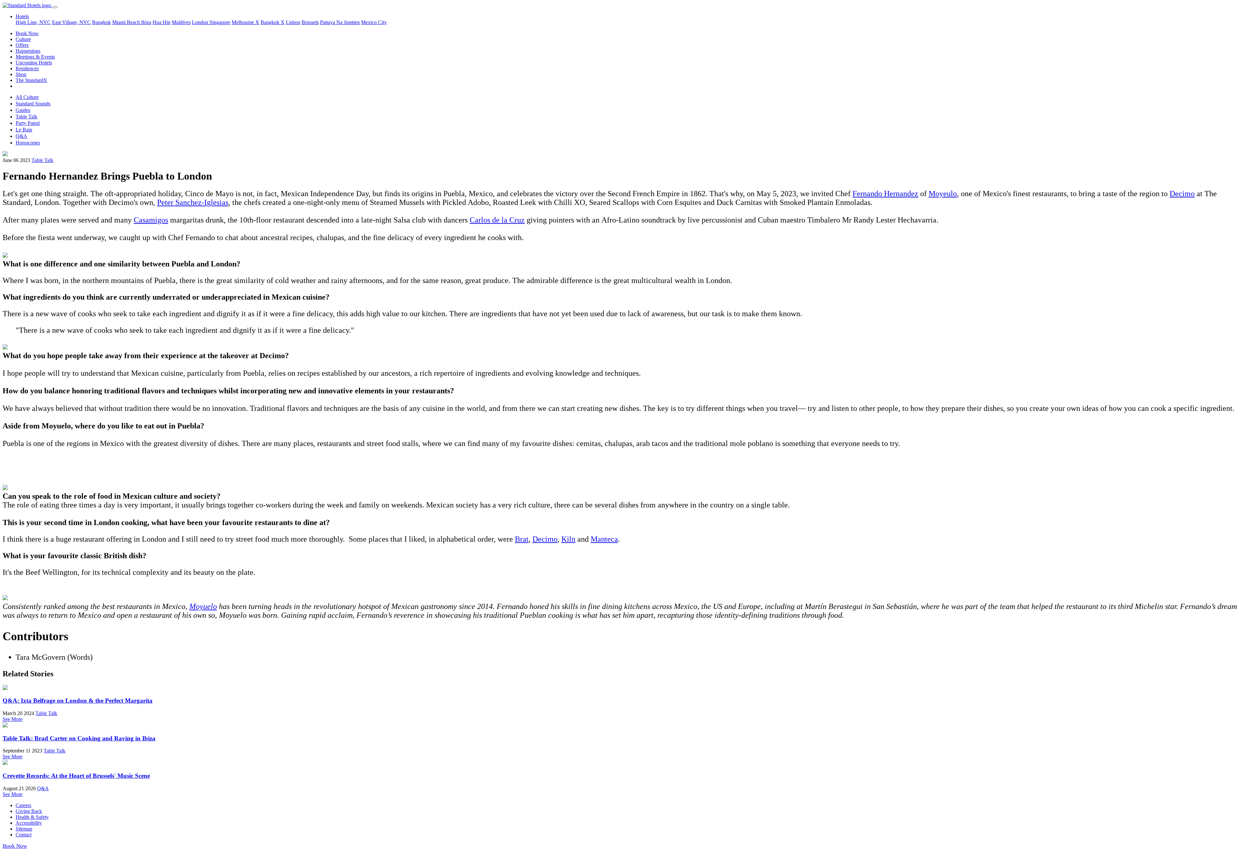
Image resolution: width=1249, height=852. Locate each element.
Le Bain (24, 129)
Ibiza (146, 22)
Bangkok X (273, 22)
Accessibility (29, 823)
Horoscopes (28, 142)
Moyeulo (943, 193)
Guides (23, 110)
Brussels (310, 22)
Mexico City (374, 22)
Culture (23, 39)
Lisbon (293, 22)
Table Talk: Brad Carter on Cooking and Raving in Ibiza (79, 738)
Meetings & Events (35, 57)
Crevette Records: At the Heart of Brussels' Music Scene (76, 775)
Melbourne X (245, 22)
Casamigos (151, 220)
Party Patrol (28, 123)
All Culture (27, 97)
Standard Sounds (33, 103)
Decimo (1182, 193)
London (200, 22)
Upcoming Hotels (34, 62)
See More (12, 719)
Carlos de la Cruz (497, 220)
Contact (24, 834)
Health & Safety (32, 817)
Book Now (27, 33)
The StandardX (31, 80)
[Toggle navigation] (55, 7)
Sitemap (24, 829)
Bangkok (101, 22)
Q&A (21, 136)
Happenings (28, 51)
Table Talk (26, 116)
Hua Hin (161, 22)
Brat (522, 539)
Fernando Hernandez (885, 193)
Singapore (219, 22)
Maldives (181, 22)
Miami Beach (126, 22)
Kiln (568, 539)
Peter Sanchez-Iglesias (192, 202)
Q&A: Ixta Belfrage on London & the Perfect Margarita (78, 700)
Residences (27, 68)
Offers (22, 45)
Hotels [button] (22, 16)
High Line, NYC (33, 22)
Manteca (604, 539)
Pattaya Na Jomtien (340, 22)
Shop (21, 74)
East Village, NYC (71, 22)
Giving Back (29, 811)
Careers (23, 805)
